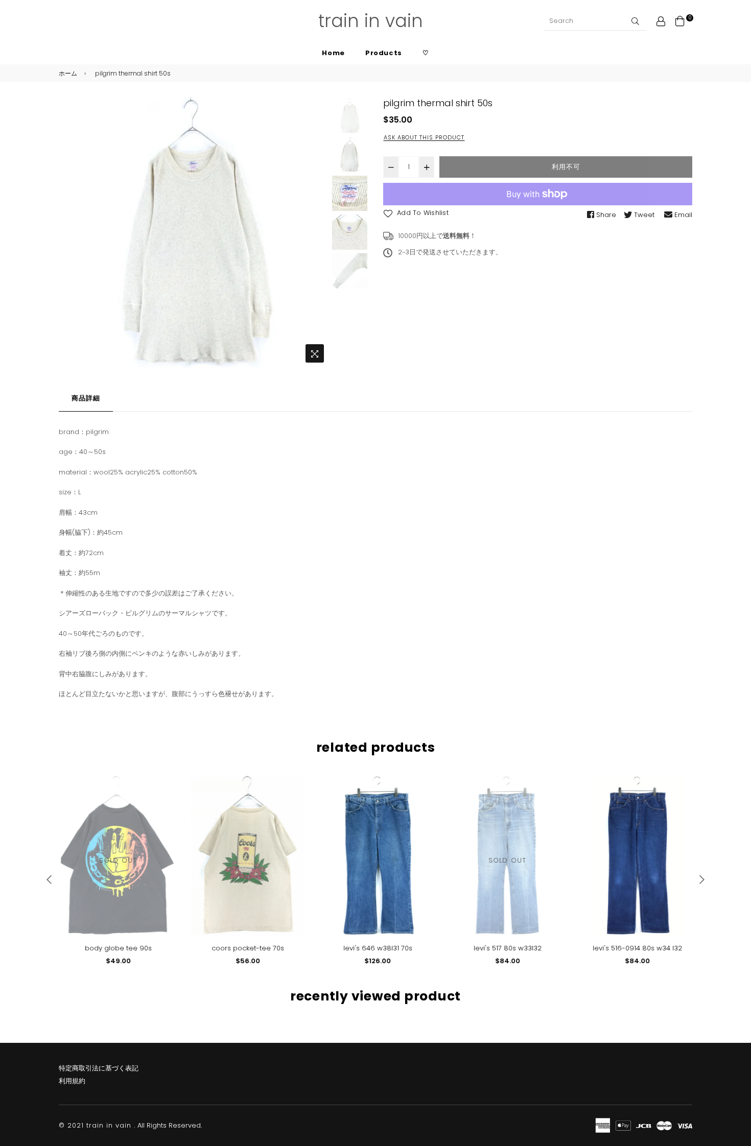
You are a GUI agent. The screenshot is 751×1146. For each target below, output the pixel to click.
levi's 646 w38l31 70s (375, 948)
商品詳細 (86, 398)
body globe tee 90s (116, 948)
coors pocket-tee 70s (245, 948)
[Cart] (680, 21)
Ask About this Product (424, 137)
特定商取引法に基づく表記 (98, 1068)
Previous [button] (71, 233)
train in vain (370, 20)
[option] (194, 233)
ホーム (68, 73)
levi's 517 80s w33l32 (505, 948)
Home (333, 53)
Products (383, 53)
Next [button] (316, 233)
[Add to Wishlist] (162, 800)
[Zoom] (315, 353)
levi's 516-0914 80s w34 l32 (635, 948)
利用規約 (72, 1081)
